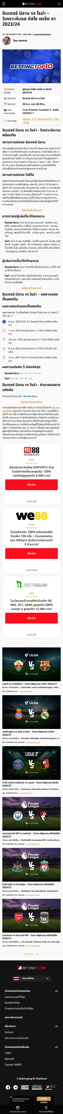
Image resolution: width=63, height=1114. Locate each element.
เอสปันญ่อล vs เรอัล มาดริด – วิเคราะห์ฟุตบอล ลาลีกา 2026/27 (28, 733)
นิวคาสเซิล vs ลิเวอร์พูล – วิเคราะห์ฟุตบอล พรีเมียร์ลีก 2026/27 (28, 886)
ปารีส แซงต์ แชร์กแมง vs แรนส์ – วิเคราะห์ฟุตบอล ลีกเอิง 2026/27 (30, 784)
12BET (8, 1053)
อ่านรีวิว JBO (31, 634)
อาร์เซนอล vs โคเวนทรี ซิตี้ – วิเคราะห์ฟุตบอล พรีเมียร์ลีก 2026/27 (29, 937)
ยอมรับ (44, 1098)
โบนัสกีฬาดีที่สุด (12, 1003)
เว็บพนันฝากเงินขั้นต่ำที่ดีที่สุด (19, 1008)
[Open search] (59, 3)
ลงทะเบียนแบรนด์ (14, 1017)
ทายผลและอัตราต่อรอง (42, 34)
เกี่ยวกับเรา (10, 1026)
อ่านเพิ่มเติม (44, 1102)
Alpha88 (9, 1059)
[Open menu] (3, 4)
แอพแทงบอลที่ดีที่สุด (15, 997)
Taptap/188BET (13, 1064)
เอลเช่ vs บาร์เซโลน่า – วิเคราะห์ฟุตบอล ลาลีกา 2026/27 (29, 684)
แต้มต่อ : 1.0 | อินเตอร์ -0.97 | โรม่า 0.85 (40, 120)
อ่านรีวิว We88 (31, 570)
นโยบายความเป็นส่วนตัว (17, 1038)
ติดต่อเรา (9, 1032)
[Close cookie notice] (11, 1097)
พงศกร (23, 41)
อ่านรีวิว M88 (31, 501)
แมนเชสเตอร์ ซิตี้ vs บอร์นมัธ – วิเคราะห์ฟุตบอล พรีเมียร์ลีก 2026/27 (31, 835)
